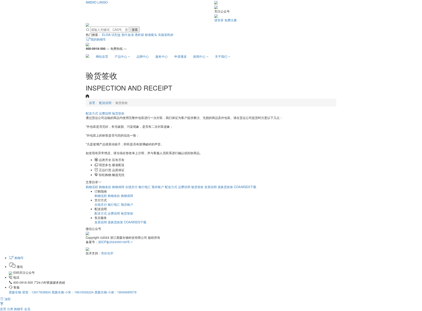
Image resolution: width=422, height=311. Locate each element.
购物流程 (92, 187)
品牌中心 (142, 56)
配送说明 (105, 102)
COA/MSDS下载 (245, 187)
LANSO (102, 2)
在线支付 (131, 187)
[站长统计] (87, 248)
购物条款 (105, 187)
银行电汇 (144, 187)
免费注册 (230, 20)
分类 (10, 309)
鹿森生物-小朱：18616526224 (73, 292)
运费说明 (105, 113)
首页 (3, 309)
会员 (27, 309)
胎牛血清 (128, 34)
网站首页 (102, 56)
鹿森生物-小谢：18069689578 (115, 292)
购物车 (19, 309)
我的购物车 (97, 39)
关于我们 (221, 56)
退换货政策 (225, 187)
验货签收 (118, 113)
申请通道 (180, 56)
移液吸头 (151, 34)
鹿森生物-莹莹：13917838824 (30, 292)
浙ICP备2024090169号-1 (115, 242)
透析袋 (139, 34)
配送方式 (92, 113)
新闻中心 (199, 56)
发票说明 (210, 187)
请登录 (219, 20)
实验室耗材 (165, 34)
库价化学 (107, 253)
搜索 (135, 29)
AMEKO (91, 2)
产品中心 (121, 56)
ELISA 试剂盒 (111, 34)
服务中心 (161, 56)
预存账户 (158, 187)
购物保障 (118, 187)
